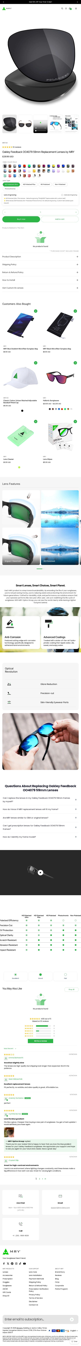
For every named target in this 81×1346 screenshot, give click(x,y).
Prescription (8, 1279)
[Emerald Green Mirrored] (29, 166)
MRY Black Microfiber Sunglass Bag (57, 349)
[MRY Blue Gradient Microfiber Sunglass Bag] (20, 326)
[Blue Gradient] (48, 171)
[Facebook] (4, 1263)
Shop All (6, 1296)
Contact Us (33, 1305)
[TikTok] (20, 1263)
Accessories (7, 1275)
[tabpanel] (10, 124)
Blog (57, 1279)
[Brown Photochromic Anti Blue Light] (39, 176)
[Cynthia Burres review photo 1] (9, 1132)
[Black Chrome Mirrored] (34, 166)
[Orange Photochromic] (24, 176)
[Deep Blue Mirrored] (63, 166)
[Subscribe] (71, 1319)
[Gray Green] (68, 166)
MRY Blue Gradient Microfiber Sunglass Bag (20, 349)
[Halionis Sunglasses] (60, 377)
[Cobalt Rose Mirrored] (24, 171)
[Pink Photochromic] (29, 176)
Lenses (5, 1272)
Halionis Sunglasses (51, 400)
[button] (7, 147)
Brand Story (60, 1272)
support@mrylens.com (60, 1207)
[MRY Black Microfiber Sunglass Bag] (60, 326)
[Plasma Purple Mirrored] (58, 166)
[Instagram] (16, 1263)
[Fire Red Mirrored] (24, 166)
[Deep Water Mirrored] (5, 171)
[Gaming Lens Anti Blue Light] (68, 171)
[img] (9, 1054)
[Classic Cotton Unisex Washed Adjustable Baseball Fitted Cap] (20, 377)
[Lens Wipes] (60, 436)
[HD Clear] (29, 171)
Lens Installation (35, 1275)
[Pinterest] (12, 1263)
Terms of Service (36, 1298)
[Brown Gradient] (44, 171)
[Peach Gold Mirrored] (10, 171)
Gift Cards (7, 1292)
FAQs (57, 1282)
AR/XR (5, 1289)
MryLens (20, 1328)
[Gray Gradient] (39, 171)
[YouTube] (24, 1263)
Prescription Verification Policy (39, 1290)
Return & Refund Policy (38, 1285)
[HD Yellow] (34, 171)
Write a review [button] (40, 1041)
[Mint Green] (5, 176)
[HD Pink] (10, 176)
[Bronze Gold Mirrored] (39, 166)
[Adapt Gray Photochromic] (19, 176)
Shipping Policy (35, 1282)
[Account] (66, 8)
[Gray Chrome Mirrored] (73, 166)
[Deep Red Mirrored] (14, 171)
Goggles (6, 1282)
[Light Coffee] (73, 171)
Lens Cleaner (8, 459)
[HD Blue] (14, 176)
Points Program (61, 1289)
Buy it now (21, 219)
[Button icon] (35, 311)
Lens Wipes (47, 459)
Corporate (59, 1285)
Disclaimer (33, 1301)
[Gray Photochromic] (19, 171)
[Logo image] (7, 8)
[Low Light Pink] (58, 171)
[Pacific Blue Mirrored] (48, 166)
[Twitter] (8, 1263)
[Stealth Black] (5, 166)
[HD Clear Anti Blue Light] (63, 171)
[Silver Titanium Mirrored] (14, 166)
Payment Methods (36, 1279)
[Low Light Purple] (53, 171)
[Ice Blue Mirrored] (19, 166)
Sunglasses (7, 1285)
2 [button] (39, 1179)
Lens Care (33, 1272)
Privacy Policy (34, 1295)
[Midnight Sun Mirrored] (44, 166)
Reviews (58, 1275)
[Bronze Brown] (10, 166)
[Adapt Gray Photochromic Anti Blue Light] (34, 176)
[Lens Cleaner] (20, 436)
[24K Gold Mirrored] (53, 166)
